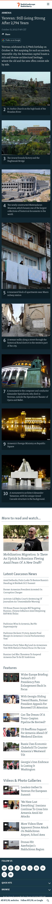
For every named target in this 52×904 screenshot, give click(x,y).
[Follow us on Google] (23, 868)
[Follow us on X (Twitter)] (30, 868)
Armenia (6, 13)
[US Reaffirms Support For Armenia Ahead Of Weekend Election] (11, 732)
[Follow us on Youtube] (4, 868)
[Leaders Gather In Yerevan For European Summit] (11, 790)
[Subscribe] (10, 874)
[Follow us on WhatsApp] (4, 874)
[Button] (6, 35)
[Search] (48, 900)
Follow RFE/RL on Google (32, 900)
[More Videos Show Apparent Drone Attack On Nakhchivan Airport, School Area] (11, 826)
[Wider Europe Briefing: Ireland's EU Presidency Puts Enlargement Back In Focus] (11, 677)
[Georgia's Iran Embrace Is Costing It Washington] (11, 764)
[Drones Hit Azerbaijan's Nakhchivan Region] (11, 844)
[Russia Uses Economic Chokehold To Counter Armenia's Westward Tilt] (11, 746)
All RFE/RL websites (10, 900)
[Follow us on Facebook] (36, 868)
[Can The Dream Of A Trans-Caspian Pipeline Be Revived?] (11, 717)
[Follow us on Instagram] (17, 868)
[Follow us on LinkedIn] (42, 868)
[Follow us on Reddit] (10, 868)
